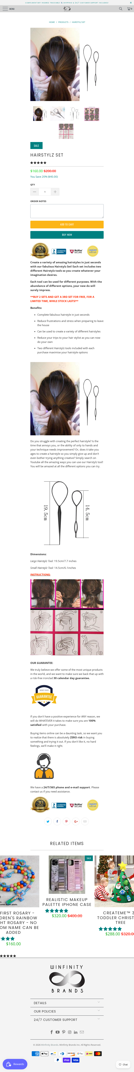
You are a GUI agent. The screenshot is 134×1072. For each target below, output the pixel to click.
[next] (100, 64)
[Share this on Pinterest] (66, 821)
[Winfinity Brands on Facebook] (51, 1032)
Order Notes (38, 201)
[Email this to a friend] (85, 821)
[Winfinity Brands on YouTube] (57, 1032)
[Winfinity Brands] (67, 8)
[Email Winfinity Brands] (82, 1032)
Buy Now (67, 234)
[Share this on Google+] (76, 821)
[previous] (34, 64)
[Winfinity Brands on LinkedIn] (76, 1032)
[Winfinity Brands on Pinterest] (63, 1032)
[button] (38, 162)
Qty (32, 184)
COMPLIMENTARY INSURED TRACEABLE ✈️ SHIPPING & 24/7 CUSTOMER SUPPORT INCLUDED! (67, 3)
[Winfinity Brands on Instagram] (70, 1032)
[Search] (122, 8)
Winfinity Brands (49, 1044)
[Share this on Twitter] (48, 821)
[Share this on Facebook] (57, 821)
